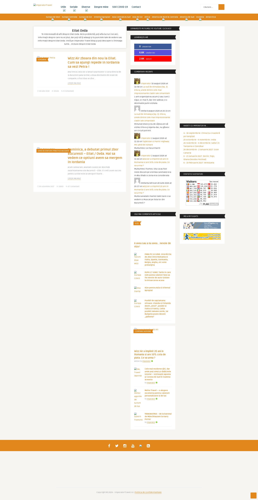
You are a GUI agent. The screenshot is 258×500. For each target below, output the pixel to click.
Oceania (200, 17)
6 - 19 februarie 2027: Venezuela (198, 162)
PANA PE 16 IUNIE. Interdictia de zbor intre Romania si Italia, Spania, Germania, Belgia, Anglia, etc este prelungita (158, 259)
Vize (137, 223)
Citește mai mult (74, 83)
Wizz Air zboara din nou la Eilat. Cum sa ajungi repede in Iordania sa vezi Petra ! (94, 62)
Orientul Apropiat (102, 17)
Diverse (86, 7)
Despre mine (101, 7)
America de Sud (187, 17)
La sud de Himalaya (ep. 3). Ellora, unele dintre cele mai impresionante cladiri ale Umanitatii (152, 90)
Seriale (74, 7)
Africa (147, 17)
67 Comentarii (73, 186)
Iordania (42, 59)
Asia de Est (137, 17)
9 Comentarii (68, 91)
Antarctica (211, 17)
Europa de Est (85, 17)
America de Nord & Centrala (165, 17)
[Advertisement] (79, 122)
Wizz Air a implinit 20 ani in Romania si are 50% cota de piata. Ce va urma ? (152, 162)
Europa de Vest (53, 17)
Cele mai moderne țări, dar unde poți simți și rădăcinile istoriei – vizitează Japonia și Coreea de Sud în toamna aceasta (158, 374)
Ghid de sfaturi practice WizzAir (53, 151)
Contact (136, 7)
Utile (63, 7)
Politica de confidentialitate (148, 492)
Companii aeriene (143, 331)
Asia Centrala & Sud (121, 17)
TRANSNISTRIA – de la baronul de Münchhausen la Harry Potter (158, 416)
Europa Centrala (69, 17)
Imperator (146, 83)
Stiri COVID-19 (120, 7)
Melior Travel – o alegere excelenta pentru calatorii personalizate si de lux (157, 393)
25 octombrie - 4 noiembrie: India (199, 139)
